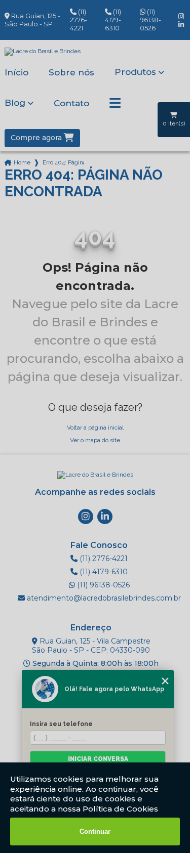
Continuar (95, 831)
